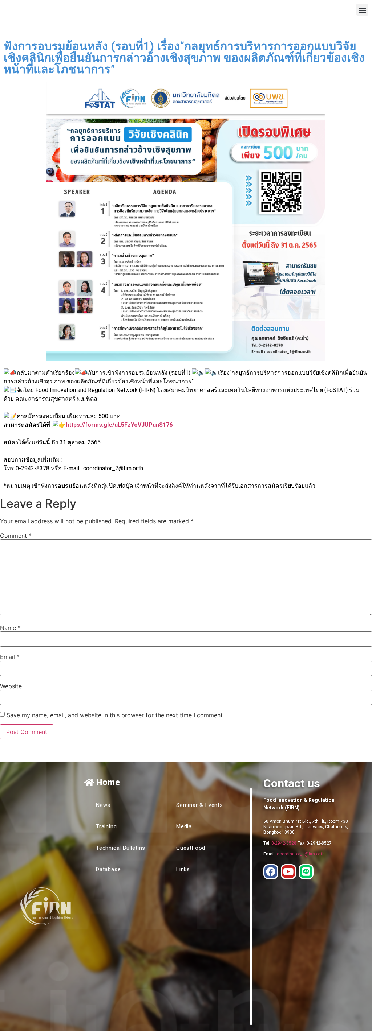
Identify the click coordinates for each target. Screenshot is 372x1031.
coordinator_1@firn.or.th (301, 854)
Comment (16, 536)
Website (11, 686)
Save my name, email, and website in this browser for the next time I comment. (115, 715)
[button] (362, 10)
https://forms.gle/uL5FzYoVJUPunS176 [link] (119, 424)
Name (10, 628)
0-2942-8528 (283, 843)
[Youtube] (288, 871)
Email (10, 657)
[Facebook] (271, 871)
